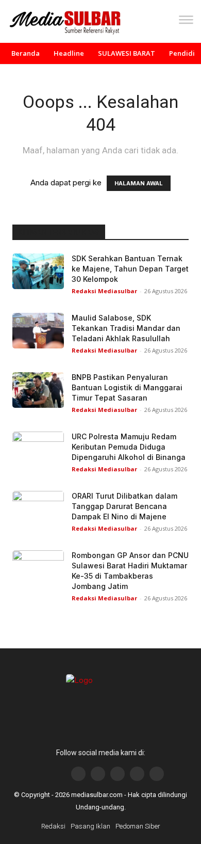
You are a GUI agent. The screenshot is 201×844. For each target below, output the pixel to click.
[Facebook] (78, 774)
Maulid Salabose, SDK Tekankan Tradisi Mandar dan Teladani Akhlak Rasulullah (126, 328)
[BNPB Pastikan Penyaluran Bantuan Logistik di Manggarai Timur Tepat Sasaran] (38, 390)
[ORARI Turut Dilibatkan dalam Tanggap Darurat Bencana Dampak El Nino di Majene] (38, 509)
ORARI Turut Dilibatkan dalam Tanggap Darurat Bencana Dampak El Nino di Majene (124, 506)
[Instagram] (98, 774)
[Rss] (156, 774)
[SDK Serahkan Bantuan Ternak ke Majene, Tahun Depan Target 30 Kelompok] (38, 271)
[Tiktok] (137, 774)
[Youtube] (117, 774)
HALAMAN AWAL (138, 183)
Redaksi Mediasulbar (104, 291)
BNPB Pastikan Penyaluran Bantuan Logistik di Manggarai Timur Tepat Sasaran (127, 387)
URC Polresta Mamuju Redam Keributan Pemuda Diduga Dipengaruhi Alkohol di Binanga (129, 446)
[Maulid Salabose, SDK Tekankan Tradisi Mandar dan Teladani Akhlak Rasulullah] (38, 330)
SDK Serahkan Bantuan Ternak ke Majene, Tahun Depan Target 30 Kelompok (130, 268)
